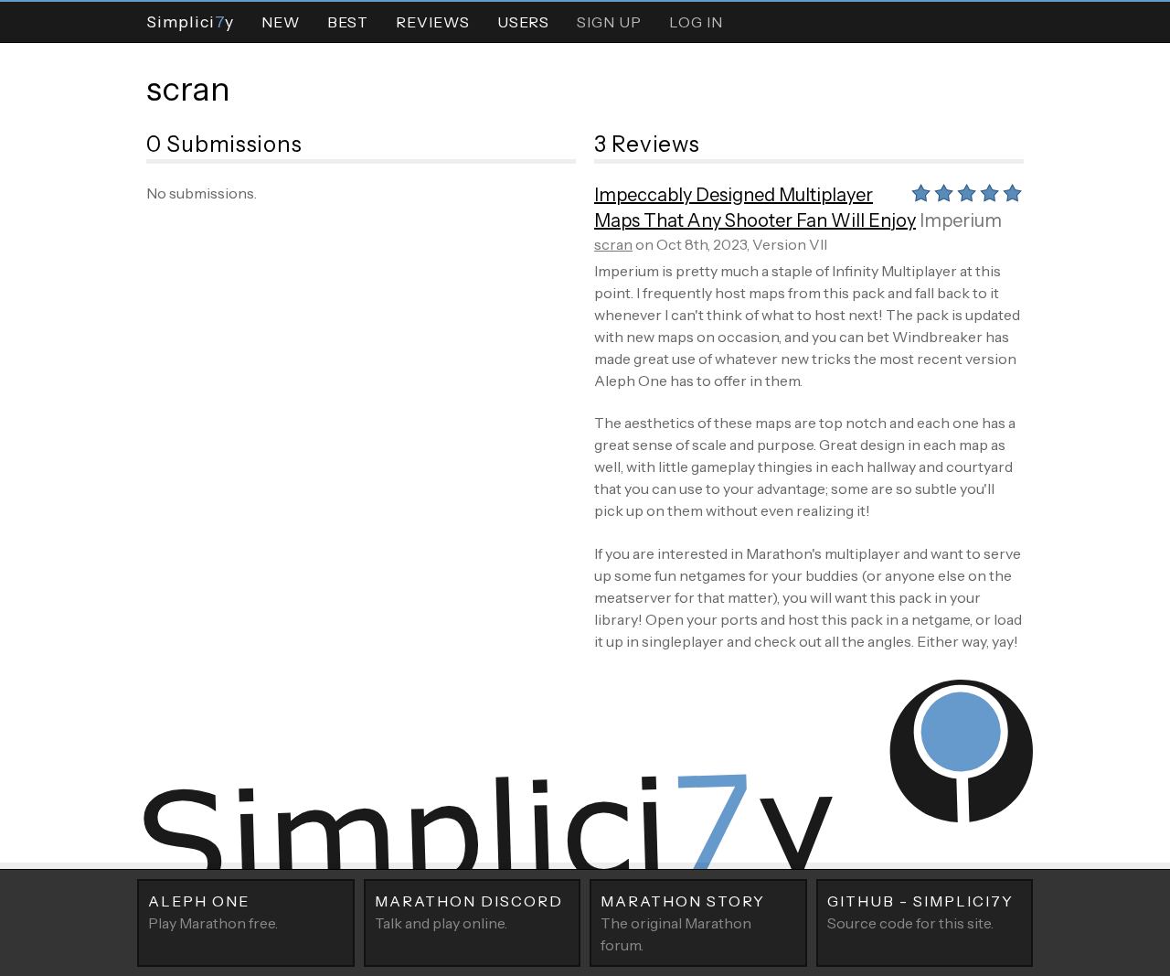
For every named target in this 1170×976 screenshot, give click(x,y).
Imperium (961, 220)
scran (188, 89)
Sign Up (609, 22)
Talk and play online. (469, 912)
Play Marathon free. (213, 912)
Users (523, 22)
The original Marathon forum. (683, 923)
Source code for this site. (920, 912)
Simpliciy (190, 21)
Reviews (433, 22)
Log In (696, 22)
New (280, 22)
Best (347, 22)
